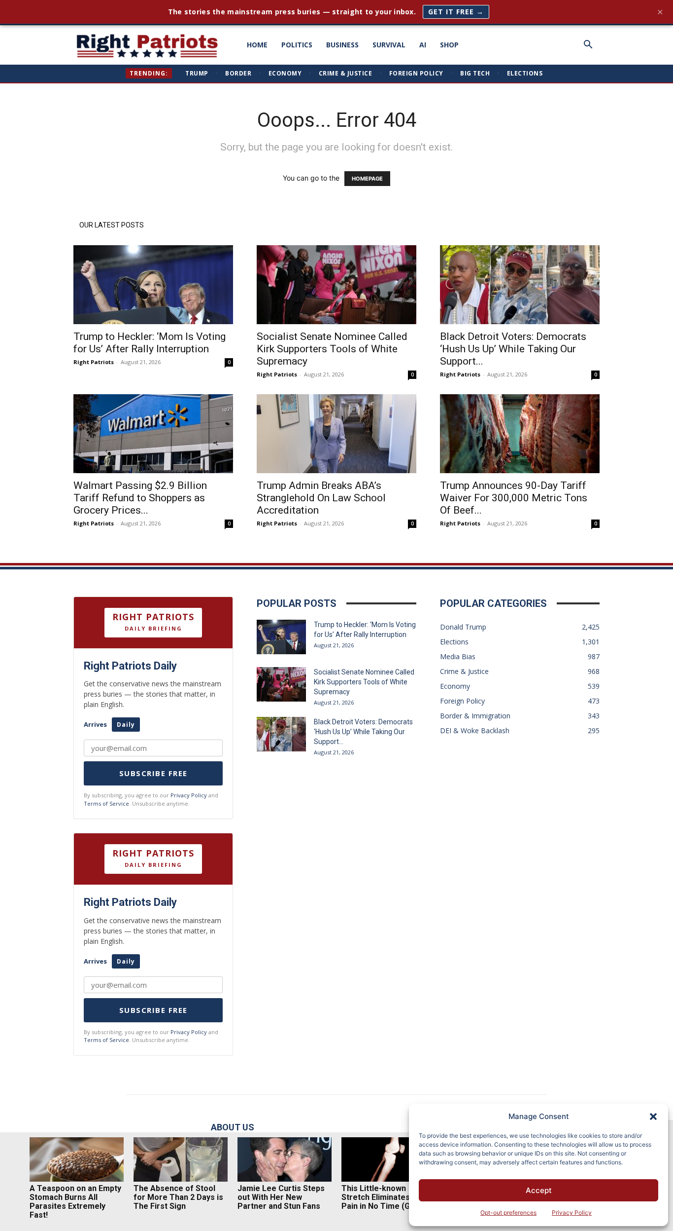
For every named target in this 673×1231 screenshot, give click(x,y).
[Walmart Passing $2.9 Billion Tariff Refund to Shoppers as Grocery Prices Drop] (153, 433)
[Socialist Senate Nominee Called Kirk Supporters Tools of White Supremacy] (336, 284)
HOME (257, 44)
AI (422, 44)
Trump (196, 73)
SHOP (449, 44)
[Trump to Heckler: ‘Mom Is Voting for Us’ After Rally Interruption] (153, 284)
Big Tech (475, 73)
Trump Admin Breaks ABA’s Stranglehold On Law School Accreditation (321, 498)
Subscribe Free (153, 773)
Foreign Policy (416, 73)
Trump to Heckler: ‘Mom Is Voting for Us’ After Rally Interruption (149, 343)
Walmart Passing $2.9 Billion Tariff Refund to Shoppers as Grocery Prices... (140, 498)
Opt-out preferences (508, 1212)
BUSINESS (342, 44)
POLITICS (296, 44)
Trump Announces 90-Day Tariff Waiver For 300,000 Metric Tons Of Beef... (513, 498)
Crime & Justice (345, 73)
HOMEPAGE (367, 178)
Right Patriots (93, 362)
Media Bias (457, 656)
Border (238, 73)
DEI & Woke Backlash (474, 730)
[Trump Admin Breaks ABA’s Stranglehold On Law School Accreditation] (336, 433)
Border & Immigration (475, 715)
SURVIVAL (388, 44)
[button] (653, 1116)
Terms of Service (106, 803)
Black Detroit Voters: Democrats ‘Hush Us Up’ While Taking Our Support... (513, 349)
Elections (525, 73)
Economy (285, 73)
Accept (539, 1190)
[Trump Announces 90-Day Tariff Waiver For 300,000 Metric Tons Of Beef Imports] (520, 433)
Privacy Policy (572, 1212)
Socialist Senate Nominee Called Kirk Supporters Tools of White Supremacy (332, 349)
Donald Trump (463, 627)
